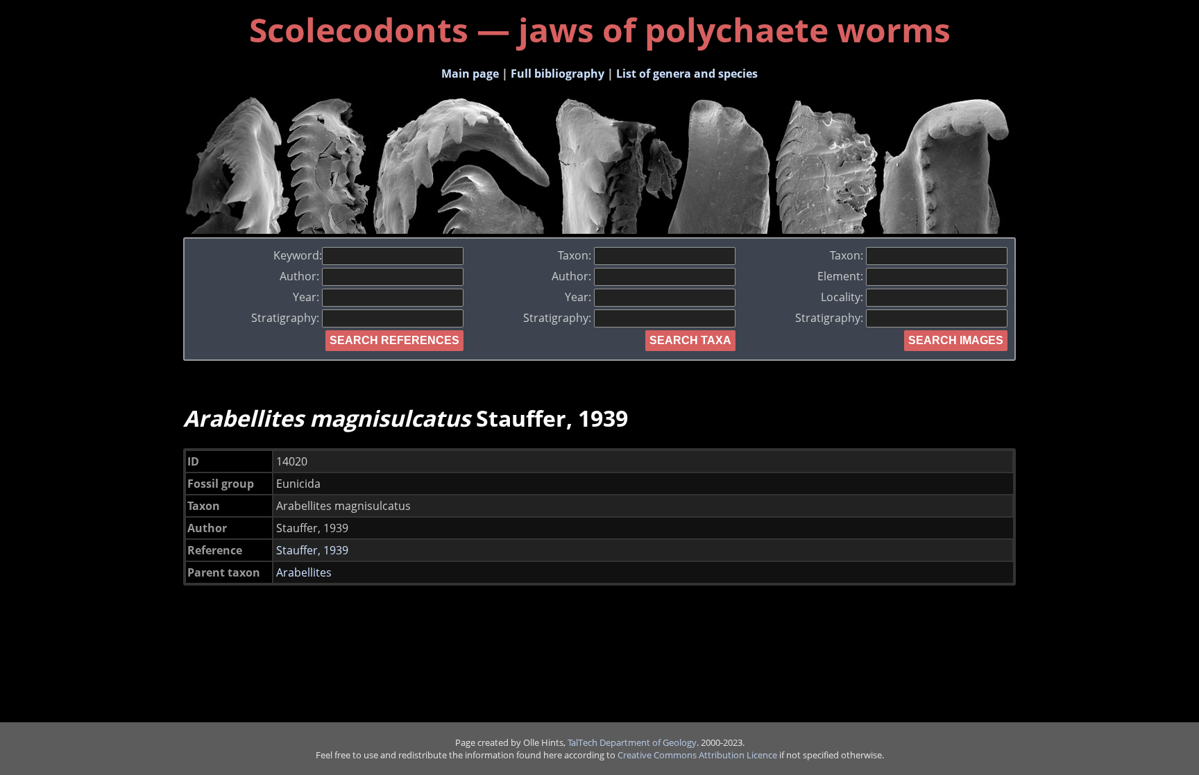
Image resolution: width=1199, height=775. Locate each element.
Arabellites (304, 572)
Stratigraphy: (286, 317)
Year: (307, 297)
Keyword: (297, 255)
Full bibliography (557, 73)
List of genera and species (687, 73)
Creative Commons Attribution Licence (697, 755)
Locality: (843, 297)
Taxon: (576, 255)
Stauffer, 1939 (312, 550)
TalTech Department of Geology (632, 742)
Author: (301, 276)
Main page (470, 73)
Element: (841, 276)
